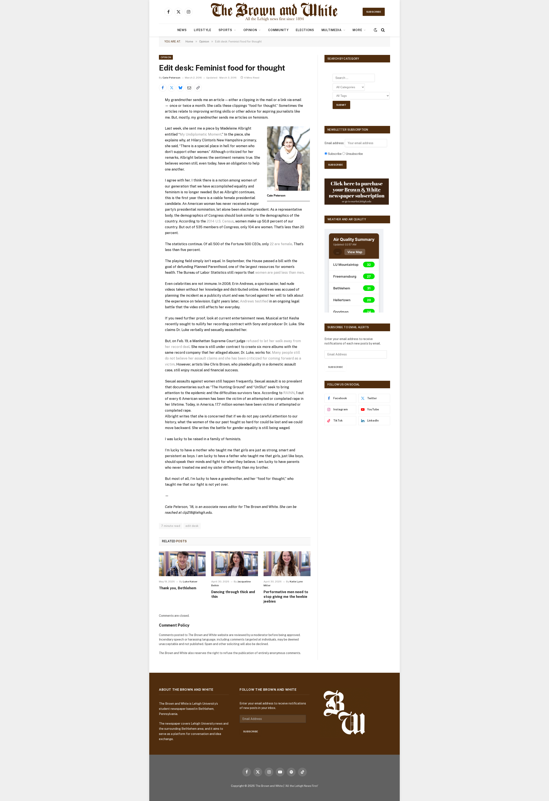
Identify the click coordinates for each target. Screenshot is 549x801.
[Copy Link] (198, 88)
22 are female (281, 244)
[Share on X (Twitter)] (171, 88)
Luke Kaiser (190, 581)
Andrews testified (254, 301)
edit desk (192, 525)
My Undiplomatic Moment (201, 134)
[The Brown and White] (274, 12)
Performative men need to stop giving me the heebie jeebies (286, 596)
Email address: (334, 143)
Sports (225, 30)
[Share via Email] (189, 88)
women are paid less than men (279, 273)
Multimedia (331, 30)
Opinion (250, 30)
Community (278, 30)
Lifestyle (202, 30)
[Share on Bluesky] (180, 88)
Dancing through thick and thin (233, 594)
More (357, 30)
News (182, 30)
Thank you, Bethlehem (177, 588)
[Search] (382, 30)
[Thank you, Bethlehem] (182, 563)
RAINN (289, 393)
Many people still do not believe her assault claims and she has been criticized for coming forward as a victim (233, 358)
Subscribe (373, 11)
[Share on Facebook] (163, 88)
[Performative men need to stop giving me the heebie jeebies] (287, 563)
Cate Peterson (171, 77)
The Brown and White (269, 785)
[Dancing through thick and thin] (234, 563)
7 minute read (170, 525)
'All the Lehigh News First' (301, 785)
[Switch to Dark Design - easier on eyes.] (375, 30)
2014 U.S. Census (220, 221)
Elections (305, 30)
